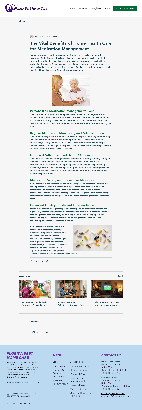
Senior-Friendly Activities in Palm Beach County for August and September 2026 (34, 303)
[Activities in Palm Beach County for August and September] (35, 289)
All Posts (22, 21)
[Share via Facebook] (31, 261)
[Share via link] (47, 261)
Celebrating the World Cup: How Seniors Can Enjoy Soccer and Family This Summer (106, 303)
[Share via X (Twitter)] (36, 261)
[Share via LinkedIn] (42, 261)
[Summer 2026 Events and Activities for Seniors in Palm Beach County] (71, 289)
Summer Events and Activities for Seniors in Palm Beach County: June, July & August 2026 (71, 303)
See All (120, 276)
